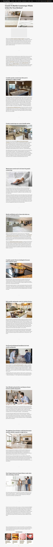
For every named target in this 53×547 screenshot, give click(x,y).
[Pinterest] (40, 1)
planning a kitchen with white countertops (16, 241)
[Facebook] (36, 1)
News (16, 1)
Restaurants (24, 1)
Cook (32, 1)
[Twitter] (37, 1)
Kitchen (29, 1)
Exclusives (19, 1)
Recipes (12, 1)
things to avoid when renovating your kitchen (17, 38)
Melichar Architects (16, 63)
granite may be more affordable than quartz (14, 107)
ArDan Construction (25, 62)
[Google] (44, 1)
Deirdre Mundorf (8, 9)
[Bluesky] (41, 1)
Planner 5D (10, 64)
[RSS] (45, 1)
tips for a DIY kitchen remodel (18, 364)
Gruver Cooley (12, 61)
